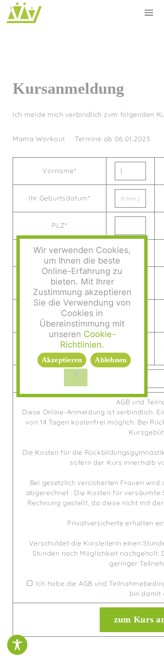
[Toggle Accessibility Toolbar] (17, 645)
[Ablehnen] (75, 377)
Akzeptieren (62, 360)
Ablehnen (111, 360)
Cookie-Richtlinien (88, 339)
